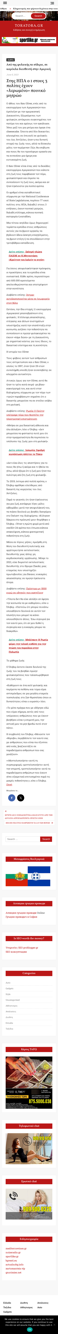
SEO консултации (16, 951)
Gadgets (9, 988)
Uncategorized (13, 1000)
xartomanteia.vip (15, 1268)
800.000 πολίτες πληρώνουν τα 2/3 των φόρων (28, 823)
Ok (29, 1329)
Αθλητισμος (11, 1005)
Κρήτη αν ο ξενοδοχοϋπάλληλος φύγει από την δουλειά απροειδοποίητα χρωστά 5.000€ (28, 816)
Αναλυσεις (11, 1011)
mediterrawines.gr (16, 1248)
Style (8, 994)
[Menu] (5, 3)
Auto (8, 982)
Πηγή (9, 784)
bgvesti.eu (11, 1260)
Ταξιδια (9, 1028)
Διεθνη (11, 60)
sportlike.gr (12, 1256)
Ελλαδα (9, 1023)
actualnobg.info (14, 1264)
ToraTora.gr (29, 25)
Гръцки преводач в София (21, 916)
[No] (54, 1324)
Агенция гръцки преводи (21, 912)
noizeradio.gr (13, 1252)
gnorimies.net (13, 1272)
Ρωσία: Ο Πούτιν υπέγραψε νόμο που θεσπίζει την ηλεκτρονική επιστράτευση (25, 414)
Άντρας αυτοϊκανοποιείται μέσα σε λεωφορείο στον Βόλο (28, 298)
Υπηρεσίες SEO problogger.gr (22, 947)
